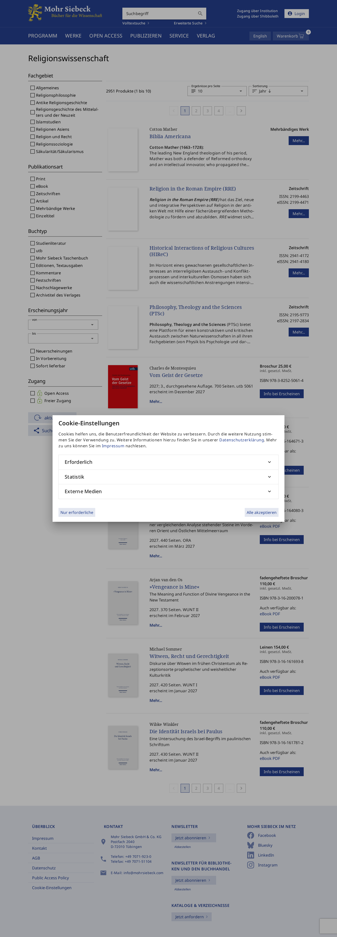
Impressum (113, 446)
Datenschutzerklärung (241, 440)
